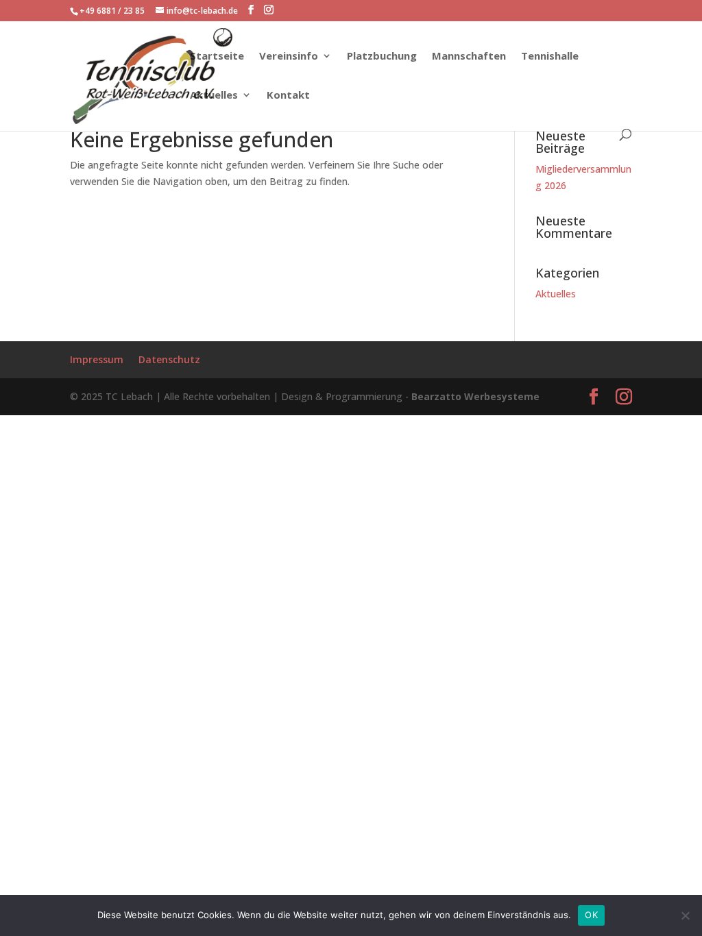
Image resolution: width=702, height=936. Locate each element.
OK (591, 914)
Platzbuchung (382, 56)
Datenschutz (169, 359)
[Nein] (685, 915)
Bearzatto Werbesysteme (475, 396)
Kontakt (288, 95)
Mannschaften (469, 56)
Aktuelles (214, 95)
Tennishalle (550, 56)
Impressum (96, 359)
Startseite (217, 56)
